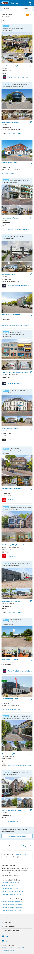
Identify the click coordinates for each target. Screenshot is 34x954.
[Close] (30, 856)
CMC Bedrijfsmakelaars (15, 133)
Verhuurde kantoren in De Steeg (12, 894)
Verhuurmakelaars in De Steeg (12, 910)
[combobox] (12, 8)
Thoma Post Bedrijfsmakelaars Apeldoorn (20, 77)
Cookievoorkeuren (10, 950)
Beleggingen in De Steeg (10, 888)
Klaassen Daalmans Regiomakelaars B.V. (20, 765)
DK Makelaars (12, 500)
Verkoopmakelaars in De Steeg (12, 904)
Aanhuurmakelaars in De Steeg (12, 907)
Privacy (4, 948)
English (7, 941)
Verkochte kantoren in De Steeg (12, 891)
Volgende (26, 846)
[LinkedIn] (6, 936)
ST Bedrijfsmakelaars (15, 383)
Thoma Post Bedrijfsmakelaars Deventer (20, 671)
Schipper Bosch (13, 821)
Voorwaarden (21, 948)
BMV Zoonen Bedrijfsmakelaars (18, 286)
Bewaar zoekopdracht (18, 836)
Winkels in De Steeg (8, 885)
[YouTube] (3, 936)
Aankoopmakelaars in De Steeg (12, 901)
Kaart (30, 21)
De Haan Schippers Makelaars (17, 440)
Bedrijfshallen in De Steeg (10, 882)
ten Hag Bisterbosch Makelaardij (18, 229)
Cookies (11, 948)
